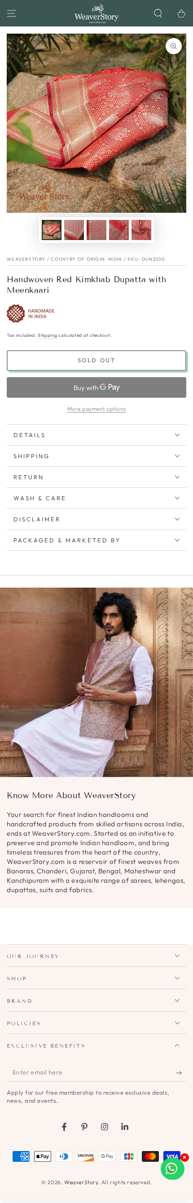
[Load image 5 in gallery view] (141, 230)
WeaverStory (81, 1182)
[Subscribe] (181, 1073)
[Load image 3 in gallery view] (96, 230)
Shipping (47, 335)
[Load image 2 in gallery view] (74, 230)
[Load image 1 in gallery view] (51, 230)
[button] (158, 13)
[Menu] (11, 13)
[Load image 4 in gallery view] (119, 230)
